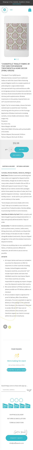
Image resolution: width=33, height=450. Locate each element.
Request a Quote (16, 438)
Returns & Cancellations (16, 418)
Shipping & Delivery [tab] (8, 166)
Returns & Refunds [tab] (23, 166)
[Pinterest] (16, 400)
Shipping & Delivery (16, 415)
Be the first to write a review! (16, 370)
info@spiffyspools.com (16, 443)
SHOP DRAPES (17, 4)
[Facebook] (12, 400)
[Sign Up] (29, 390)
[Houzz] (21, 400)
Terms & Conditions (16, 422)
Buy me (21, 149)
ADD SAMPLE (17, 155)
